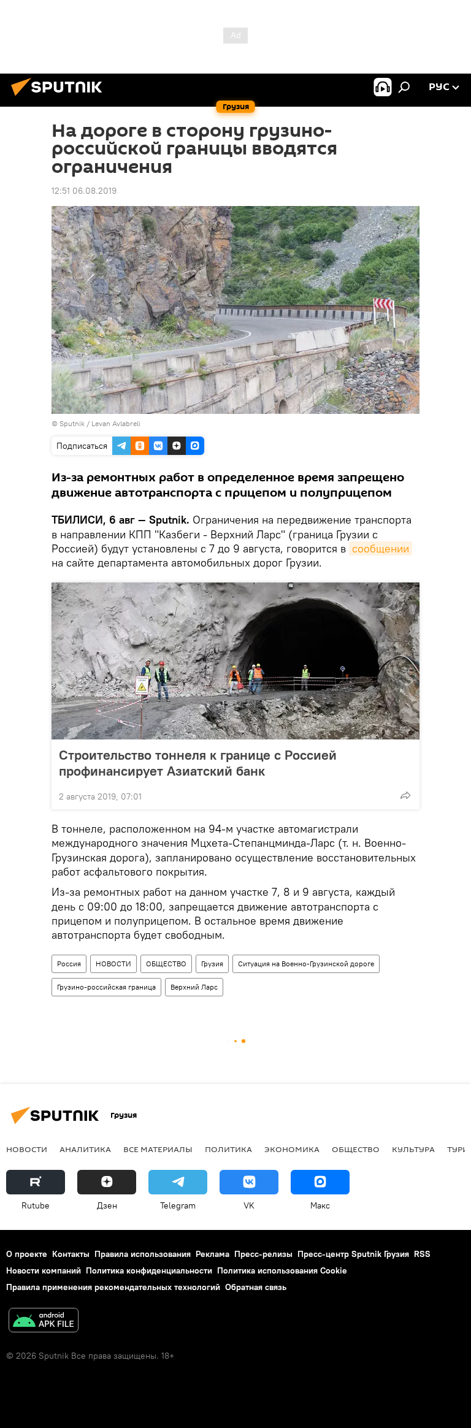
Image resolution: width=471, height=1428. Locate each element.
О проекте (26, 1253)
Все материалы (158, 1149)
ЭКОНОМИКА (292, 1149)
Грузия (212, 963)
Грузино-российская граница (106, 986)
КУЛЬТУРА (413, 1149)
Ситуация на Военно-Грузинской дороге (306, 963)
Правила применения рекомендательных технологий (113, 1286)
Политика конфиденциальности (149, 1270)
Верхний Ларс (194, 986)
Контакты (71, 1253)
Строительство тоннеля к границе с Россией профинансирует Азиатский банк (198, 763)
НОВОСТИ (113, 963)
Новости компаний (43, 1270)
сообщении (380, 548)
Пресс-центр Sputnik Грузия (353, 1253)
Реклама (212, 1253)
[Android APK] (43, 1321)
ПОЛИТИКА (228, 1149)
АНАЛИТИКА (85, 1149)
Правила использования (142, 1253)
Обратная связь (255, 1286)
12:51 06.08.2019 (84, 190)
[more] (405, 795)
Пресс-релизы (263, 1253)
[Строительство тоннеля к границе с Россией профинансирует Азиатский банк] (235, 660)
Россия (69, 963)
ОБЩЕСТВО (166, 963)
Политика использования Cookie (282, 1270)
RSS (422, 1253)
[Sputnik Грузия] (60, 97)
